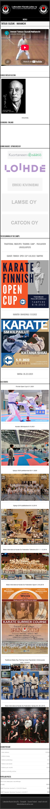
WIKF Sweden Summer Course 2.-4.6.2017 (14, 792)
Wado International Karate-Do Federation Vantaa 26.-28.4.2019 (25, 706)
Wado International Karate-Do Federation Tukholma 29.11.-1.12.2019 (25, 549)
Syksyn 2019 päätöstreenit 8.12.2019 (25, 505)
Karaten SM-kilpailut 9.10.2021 (25, 426)
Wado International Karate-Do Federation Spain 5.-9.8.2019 (25, 585)
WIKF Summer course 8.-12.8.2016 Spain (13, 788)
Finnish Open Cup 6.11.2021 (25, 386)
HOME (2, 784)
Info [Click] (25, 118)
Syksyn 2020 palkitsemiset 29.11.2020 (25, 470)
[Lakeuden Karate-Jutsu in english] (24, 14)
